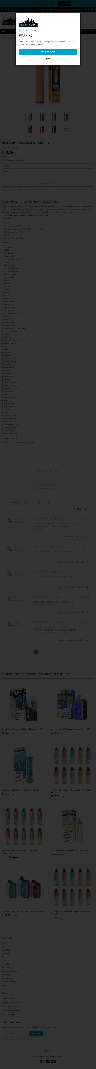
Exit (48, 59)
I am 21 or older (48, 52)
